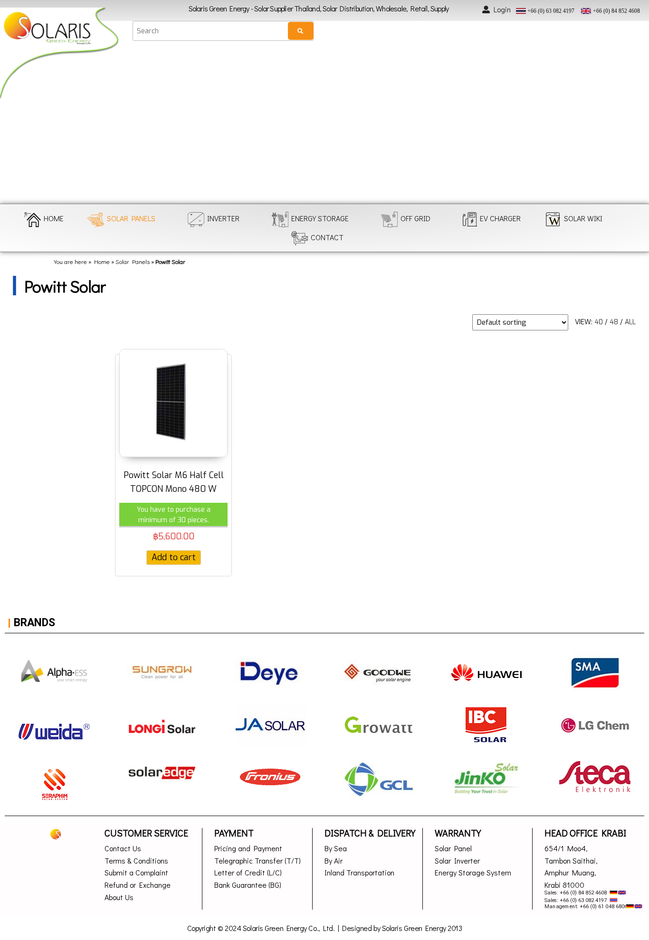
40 (598, 322)
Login (502, 9)
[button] (15, 125)
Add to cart (174, 557)
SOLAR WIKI (583, 218)
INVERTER (223, 218)
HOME (54, 218)
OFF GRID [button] (415, 218)
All (630, 322)
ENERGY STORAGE (320, 218)
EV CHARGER (500, 218)
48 (614, 322)
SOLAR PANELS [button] (131, 218)
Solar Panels (132, 261)
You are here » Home (82, 261)
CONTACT (327, 237)
